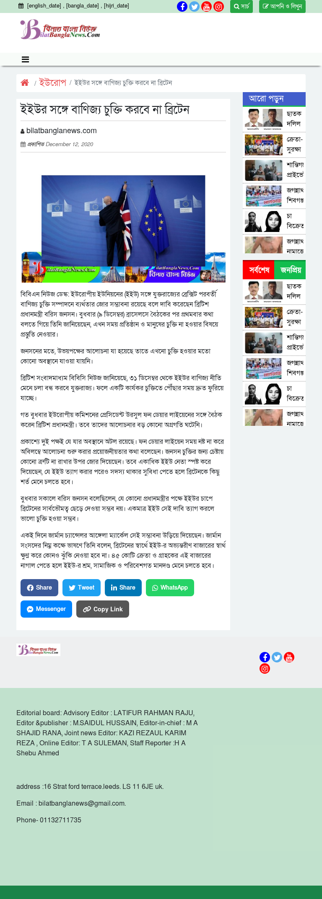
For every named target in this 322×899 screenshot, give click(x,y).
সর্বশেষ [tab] (259, 270)
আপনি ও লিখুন (285, 6)
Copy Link (108, 609)
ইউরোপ (52, 83)
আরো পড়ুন (266, 98)
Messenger (51, 609)
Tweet (86, 588)
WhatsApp (174, 588)
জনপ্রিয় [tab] (291, 270)
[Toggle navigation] (25, 59)
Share (44, 588)
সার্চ (244, 6)
